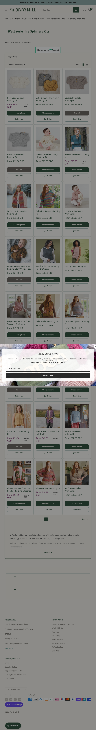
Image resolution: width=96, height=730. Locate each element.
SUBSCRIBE (48, 375)
